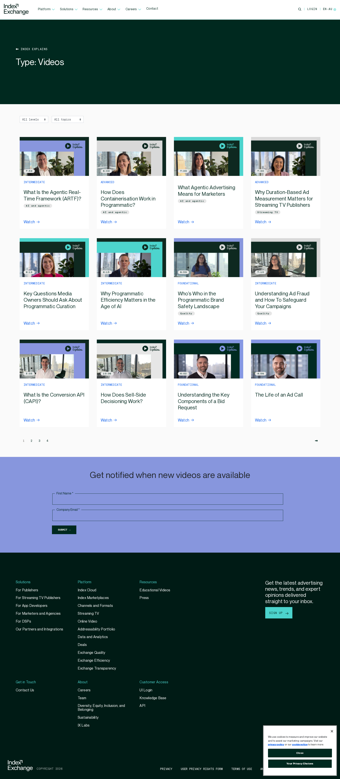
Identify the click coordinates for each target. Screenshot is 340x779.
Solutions (66, 9)
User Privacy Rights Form (202, 769)
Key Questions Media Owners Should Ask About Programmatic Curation (53, 300)
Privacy (166, 769)
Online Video (87, 621)
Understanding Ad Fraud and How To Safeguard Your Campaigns (282, 300)
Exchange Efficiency (94, 660)
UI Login (146, 690)
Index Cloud (87, 590)
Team (82, 698)
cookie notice (300, 744)
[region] (300, 750)
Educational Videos (155, 590)
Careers (131, 9)
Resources (90, 9)
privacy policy (276, 744)
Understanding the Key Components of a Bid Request (203, 401)
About (111, 9)
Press (144, 598)
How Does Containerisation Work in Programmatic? (128, 199)
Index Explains (33, 49)
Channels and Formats (95, 606)
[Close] (332, 731)
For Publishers (27, 590)
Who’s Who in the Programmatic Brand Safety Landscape (201, 300)
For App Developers (31, 606)
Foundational (188, 283)
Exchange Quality (91, 653)
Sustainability (88, 717)
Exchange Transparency (97, 668)
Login (312, 9)
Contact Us (25, 690)
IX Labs (84, 725)
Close (300, 753)
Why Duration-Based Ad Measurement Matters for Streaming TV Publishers (284, 199)
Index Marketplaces (93, 598)
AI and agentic (38, 205)
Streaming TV (267, 212)
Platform (44, 9)
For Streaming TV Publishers (38, 598)
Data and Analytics (93, 637)
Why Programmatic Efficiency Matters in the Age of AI (128, 300)
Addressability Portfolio (96, 629)
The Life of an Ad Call (279, 395)
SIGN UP (277, 613)
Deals (82, 645)
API (142, 706)
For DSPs (23, 621)
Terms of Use (241, 769)
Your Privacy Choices (299, 763)
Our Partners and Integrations (39, 629)
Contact (152, 8)
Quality (186, 313)
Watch (29, 222)
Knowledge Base (153, 698)
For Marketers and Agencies (38, 613)
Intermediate (34, 182)
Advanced (107, 182)
